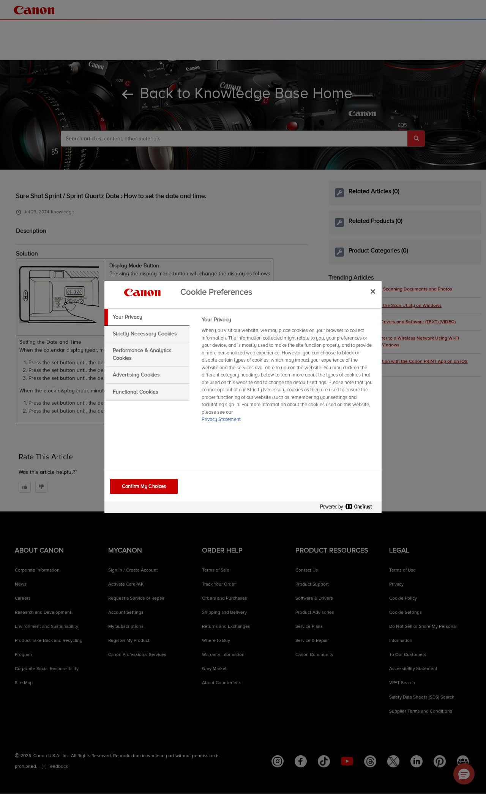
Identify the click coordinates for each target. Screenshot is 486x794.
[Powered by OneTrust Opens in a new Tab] (349, 508)
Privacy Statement (221, 419)
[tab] (146, 317)
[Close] (372, 291)
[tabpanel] (288, 371)
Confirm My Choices (144, 486)
